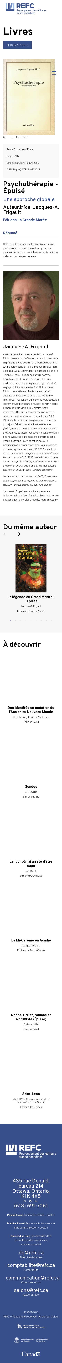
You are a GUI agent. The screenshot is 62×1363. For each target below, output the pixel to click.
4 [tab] (26, 620)
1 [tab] (10, 620)
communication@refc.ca (33, 1278)
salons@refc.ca (31, 1291)
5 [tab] (31, 620)
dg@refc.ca (31, 1253)
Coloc (54, 1316)
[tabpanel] (31, 578)
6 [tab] (36, 620)
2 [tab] (15, 620)
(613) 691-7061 (31, 1206)
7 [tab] (41, 620)
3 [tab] (20, 620)
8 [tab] (46, 620)
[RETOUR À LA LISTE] (17, 48)
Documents (20, 149)
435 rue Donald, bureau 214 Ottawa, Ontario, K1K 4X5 (31, 1189)
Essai (30, 149)
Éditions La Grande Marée (25, 220)
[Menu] (54, 73)
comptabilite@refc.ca (31, 1266)
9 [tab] (51, 620)
